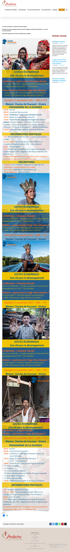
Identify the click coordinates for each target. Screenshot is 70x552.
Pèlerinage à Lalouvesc (58, 41)
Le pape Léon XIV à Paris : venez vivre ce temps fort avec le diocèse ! (59, 61)
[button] (66, 10)
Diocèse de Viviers (61, 545)
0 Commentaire (61, 43)
